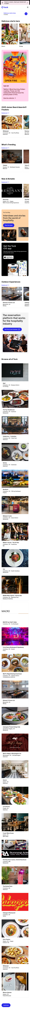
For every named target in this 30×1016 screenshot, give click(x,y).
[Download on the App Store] (15, 257)
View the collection (8, 98)
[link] (12, 126)
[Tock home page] (5, 7)
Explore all (4, 113)
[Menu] (27, 7)
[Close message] (27, 3)
